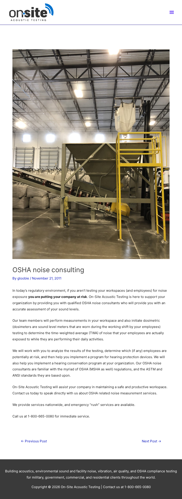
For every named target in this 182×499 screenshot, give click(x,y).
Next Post (151, 441)
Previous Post (34, 441)
